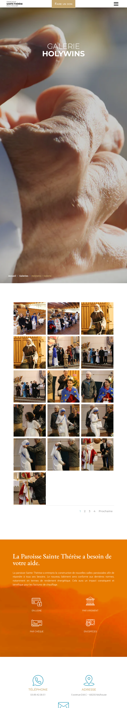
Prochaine (106, 511)
